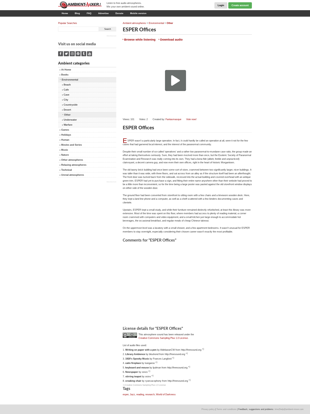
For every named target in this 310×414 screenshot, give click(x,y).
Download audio (171, 39)
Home (65, 13)
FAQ (89, 13)
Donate (119, 13)
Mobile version (138, 13)
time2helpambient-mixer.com (289, 409)
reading (140, 394)
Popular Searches (67, 23)
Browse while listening (139, 39)
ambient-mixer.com (82, 5)
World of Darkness (166, 394)
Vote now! (191, 119)
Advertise (103, 13)
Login (221, 5)
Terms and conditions (227, 409)
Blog (77, 13)
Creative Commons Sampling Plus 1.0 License (163, 338)
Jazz (132, 394)
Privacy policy (208, 409)
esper (126, 394)
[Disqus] (187, 284)
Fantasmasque (173, 119)
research (150, 394)
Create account (240, 5)
